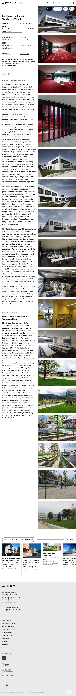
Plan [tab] (65, 9)
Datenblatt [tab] (57, 9)
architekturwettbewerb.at (12, 65)
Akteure (55, 3)
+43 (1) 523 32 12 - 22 (12, 600)
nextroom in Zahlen (8, 623)
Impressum (5, 692)
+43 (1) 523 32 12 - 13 (12, 598)
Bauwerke (42, 3)
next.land (14, 312)
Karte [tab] (71, 9)
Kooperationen (7, 632)
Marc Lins (24, 54)
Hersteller (62, 3)
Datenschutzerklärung (17, 692)
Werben (5, 641)
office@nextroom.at (9, 602)
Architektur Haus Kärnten (18, 80)
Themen (49, 3)
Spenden (5, 644)
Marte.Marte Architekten (14, 29)
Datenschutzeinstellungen (35, 692)
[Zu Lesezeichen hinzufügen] (4, 74)
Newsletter (6, 638)
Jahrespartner (7, 635)
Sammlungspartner (8, 629)
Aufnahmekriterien (8, 626)
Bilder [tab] (49, 9)
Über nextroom (7, 620)
